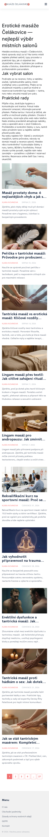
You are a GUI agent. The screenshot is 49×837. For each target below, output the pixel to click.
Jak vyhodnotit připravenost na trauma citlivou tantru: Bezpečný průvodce (23, 559)
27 (39, 776)
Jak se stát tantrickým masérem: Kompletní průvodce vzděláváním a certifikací (22, 741)
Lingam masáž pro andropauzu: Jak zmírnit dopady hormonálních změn (22, 437)
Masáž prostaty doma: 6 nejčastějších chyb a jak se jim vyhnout (23, 195)
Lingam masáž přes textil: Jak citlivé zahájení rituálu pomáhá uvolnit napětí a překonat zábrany (23, 377)
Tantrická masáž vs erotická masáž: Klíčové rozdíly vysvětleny (24, 316)
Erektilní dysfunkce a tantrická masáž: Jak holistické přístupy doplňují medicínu (19, 619)
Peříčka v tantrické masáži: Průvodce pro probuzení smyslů (24, 255)
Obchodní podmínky (11, 811)
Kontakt (6, 826)
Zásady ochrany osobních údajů (16, 816)
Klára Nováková (10, 202)
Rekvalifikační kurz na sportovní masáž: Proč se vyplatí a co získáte (22, 498)
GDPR (5, 821)
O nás (4, 807)
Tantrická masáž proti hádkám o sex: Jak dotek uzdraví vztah (22, 680)
